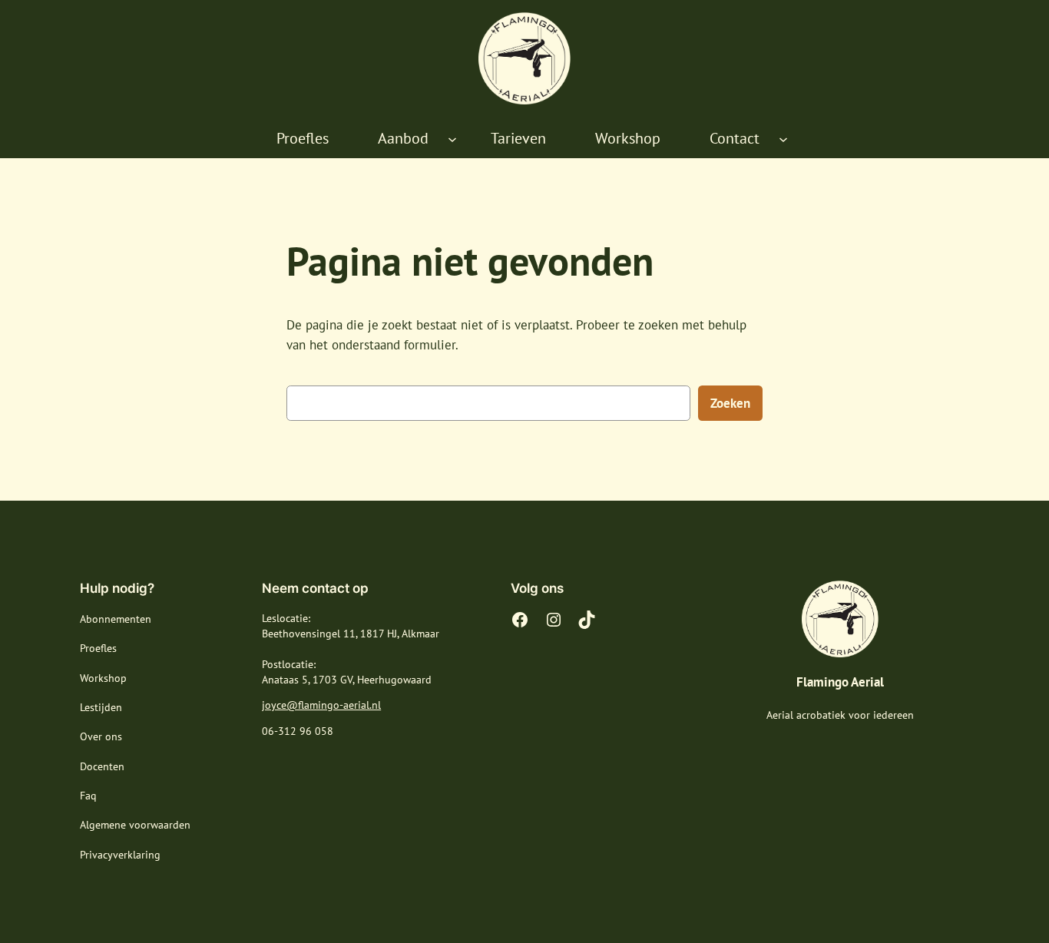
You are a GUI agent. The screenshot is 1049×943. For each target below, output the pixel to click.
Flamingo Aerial (840, 681)
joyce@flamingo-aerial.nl (321, 705)
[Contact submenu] (783, 139)
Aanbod (403, 138)
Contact (734, 138)
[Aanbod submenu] (452, 139)
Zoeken (730, 403)
